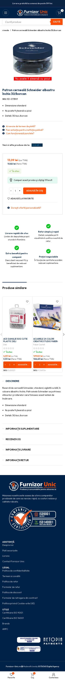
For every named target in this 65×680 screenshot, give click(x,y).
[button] (17, 364)
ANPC (5, 629)
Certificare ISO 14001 (13, 618)
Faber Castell (39, 344)
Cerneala (4, 30)
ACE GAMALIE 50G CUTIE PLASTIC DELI (15, 340)
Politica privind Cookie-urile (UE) (18, 603)
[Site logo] (32, 12)
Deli (5, 344)
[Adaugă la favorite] (27, 301)
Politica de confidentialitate (16, 570)
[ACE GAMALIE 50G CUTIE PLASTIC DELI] (17, 317)
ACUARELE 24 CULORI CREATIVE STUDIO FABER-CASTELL (45, 341)
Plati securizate (10, 550)
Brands (6, 623)
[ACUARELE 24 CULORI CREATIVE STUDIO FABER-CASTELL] (47, 317)
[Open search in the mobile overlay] (32, 22)
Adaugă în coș (34, 190)
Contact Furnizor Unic (13, 561)
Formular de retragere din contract (20, 597)
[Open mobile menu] (6, 13)
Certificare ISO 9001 (12, 612)
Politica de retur (10, 581)
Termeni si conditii (11, 576)
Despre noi (7, 545)
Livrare (5, 555)
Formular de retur (11, 587)
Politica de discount (12, 592)
